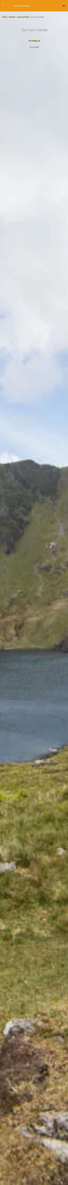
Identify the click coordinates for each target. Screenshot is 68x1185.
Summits (12, 17)
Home (4, 17)
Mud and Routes (22, 5)
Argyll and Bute (23, 17)
